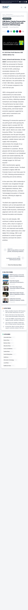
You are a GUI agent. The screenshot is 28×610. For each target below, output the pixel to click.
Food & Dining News (10, 354)
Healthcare (8, 357)
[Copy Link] (23, 31)
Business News (9, 14)
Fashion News (8, 351)
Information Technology (10, 360)
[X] (22, 1)
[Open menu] (25, 7)
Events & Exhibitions (10, 348)
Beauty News (8, 340)
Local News (8, 362)
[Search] (21, 7)
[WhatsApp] (14, 31)
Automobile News (9, 337)
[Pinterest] (20, 31)
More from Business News (15, 265)
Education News (9, 345)
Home (3, 14)
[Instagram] (24, 1)
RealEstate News (9, 365)
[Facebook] (20, 1)
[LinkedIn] (26, 1)
